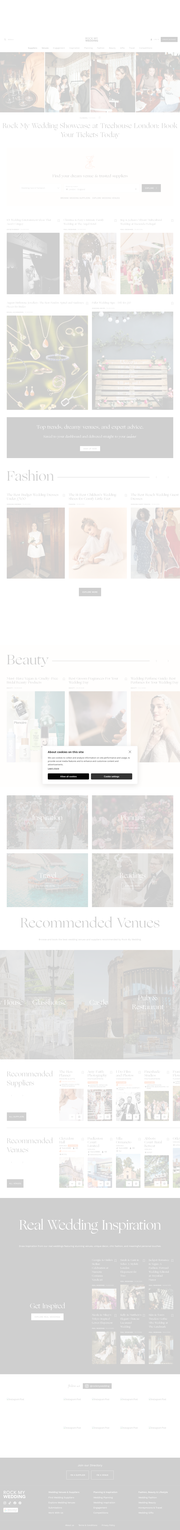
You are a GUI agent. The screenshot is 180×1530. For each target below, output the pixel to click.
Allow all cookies (68, 776)
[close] (130, 751)
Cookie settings (111, 776)
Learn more (53, 768)
